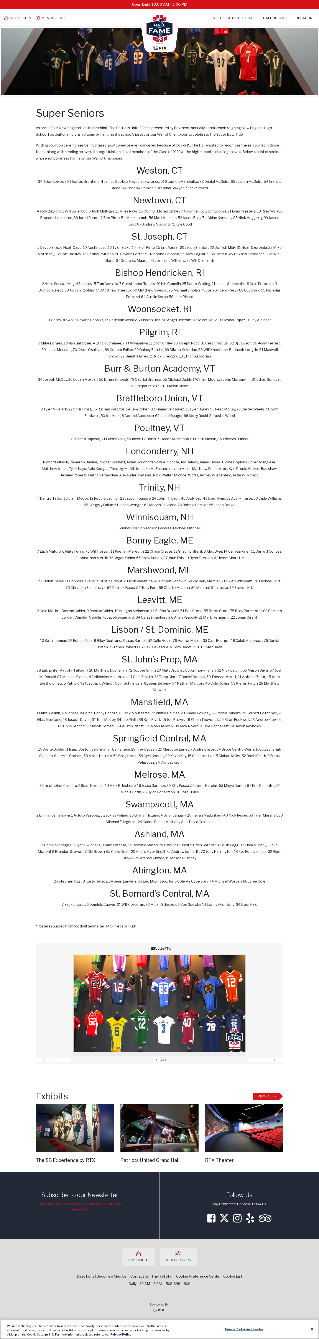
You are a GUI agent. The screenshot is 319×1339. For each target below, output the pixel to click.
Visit (217, 18)
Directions (85, 1276)
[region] (159, 1329)
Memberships (54, 18)
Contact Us (139, 1276)
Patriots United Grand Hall (149, 1160)
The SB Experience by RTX (65, 1160)
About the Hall (242, 18)
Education (302, 18)
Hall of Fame (275, 18)
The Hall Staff (162, 1276)
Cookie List (232, 1276)
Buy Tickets (20, 18)
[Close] (312, 1329)
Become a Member (112, 1276)
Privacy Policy (121, 1334)
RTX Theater (219, 1160)
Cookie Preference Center (244, 1329)
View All (266, 1096)
